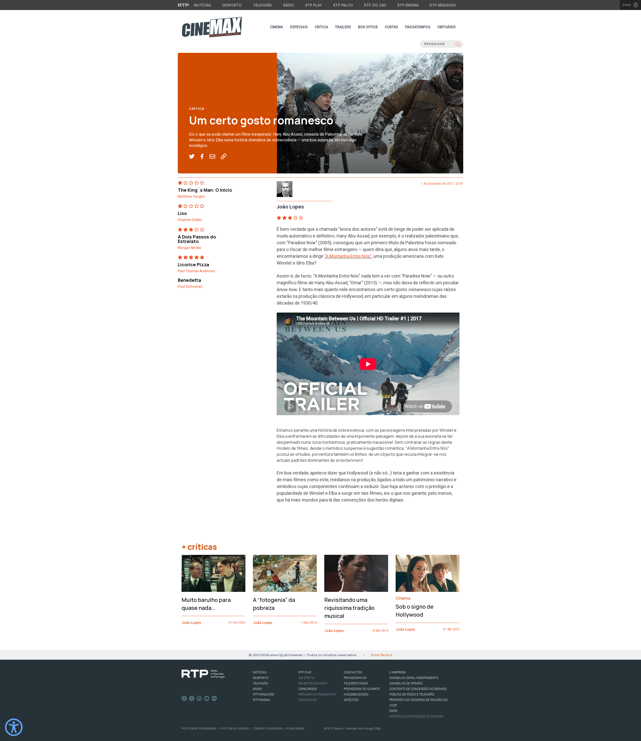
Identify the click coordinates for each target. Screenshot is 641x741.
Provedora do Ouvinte (362, 689)
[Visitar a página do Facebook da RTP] (184, 698)
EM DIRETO (306, 678)
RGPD (393, 711)
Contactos (307, 700)
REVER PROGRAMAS (312, 683)
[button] (194, 156)
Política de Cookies (234, 728)
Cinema (276, 27)
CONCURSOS (307, 689)
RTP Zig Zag (375, 5)
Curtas (391, 27)
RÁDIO (257, 689)
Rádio (288, 5)
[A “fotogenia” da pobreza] (285, 573)
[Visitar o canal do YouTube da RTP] (207, 698)
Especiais (299, 27)
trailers (343, 27)
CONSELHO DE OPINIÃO (406, 683)
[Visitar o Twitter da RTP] (192, 698)
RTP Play (313, 5)
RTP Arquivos (443, 5)
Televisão (262, 5)
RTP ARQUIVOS (263, 694)
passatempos (417, 27)
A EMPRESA (397, 672)
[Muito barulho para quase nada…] (213, 573)
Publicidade (295, 728)
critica (321, 27)
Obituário (446, 27)
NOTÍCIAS (259, 672)
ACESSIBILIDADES (356, 694)
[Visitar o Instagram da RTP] (199, 698)
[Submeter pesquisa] (457, 44)
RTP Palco (343, 5)
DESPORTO (260, 678)
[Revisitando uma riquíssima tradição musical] (356, 573)
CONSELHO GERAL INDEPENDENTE (413, 678)
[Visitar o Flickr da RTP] (214, 698)
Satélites (351, 700)
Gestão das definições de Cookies (416, 716)
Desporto (232, 5)
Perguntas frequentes (317, 694)
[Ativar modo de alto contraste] (14, 727)
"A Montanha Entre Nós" (348, 256)
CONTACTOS (353, 672)
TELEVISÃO (260, 683)
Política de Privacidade (199, 728)
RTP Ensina (407, 5)
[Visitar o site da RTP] (183, 5)
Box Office (368, 27)
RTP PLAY (304, 672)
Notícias (202, 5)
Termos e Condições (268, 728)
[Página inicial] (212, 27)
